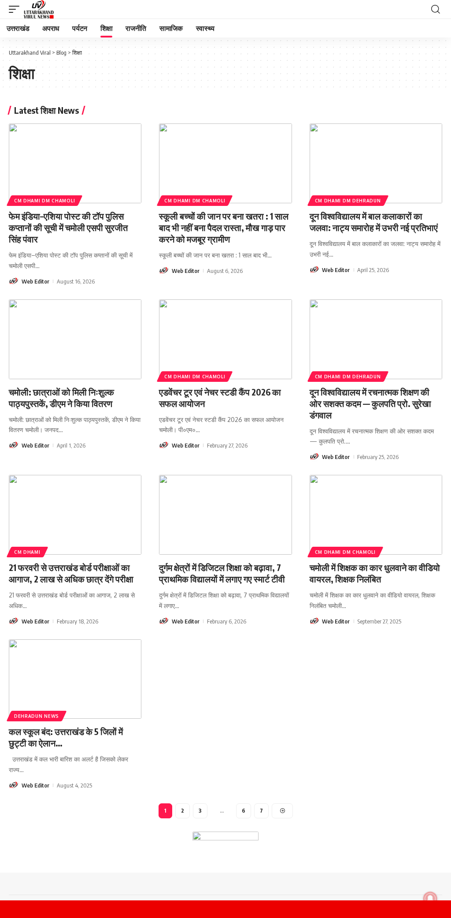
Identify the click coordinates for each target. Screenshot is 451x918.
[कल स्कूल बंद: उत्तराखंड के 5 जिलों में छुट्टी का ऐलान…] (75, 679)
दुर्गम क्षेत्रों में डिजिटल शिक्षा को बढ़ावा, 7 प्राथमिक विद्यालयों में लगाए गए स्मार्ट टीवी (222, 573)
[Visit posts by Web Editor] (13, 281)
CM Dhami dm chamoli (44, 200)
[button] (16, 9)
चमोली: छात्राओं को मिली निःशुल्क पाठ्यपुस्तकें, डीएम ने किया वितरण (61, 397)
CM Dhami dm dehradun (348, 200)
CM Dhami (27, 552)
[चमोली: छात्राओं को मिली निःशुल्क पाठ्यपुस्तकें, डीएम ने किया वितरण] (75, 339)
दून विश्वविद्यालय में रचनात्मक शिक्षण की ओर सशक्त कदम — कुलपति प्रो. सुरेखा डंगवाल (370, 403)
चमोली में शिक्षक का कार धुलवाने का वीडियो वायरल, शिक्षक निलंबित (375, 573)
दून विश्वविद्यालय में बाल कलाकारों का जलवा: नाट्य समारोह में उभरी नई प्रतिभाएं (374, 221)
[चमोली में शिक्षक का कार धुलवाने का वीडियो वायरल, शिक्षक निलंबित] (376, 515)
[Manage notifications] (430, 899)
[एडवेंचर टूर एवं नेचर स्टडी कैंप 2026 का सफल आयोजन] (225, 339)
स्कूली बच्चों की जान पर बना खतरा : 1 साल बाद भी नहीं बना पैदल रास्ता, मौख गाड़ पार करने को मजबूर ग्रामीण (223, 227)
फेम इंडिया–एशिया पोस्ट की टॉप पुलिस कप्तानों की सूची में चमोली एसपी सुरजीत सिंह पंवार (68, 227)
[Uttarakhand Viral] (39, 9)
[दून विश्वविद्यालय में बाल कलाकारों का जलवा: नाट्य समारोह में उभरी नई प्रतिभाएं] (376, 163)
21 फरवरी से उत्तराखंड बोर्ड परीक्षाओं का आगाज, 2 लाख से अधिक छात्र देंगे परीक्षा (71, 573)
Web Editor (35, 281)
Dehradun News (36, 716)
